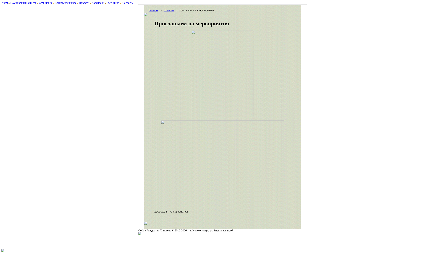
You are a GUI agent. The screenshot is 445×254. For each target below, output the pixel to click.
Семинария (45, 2)
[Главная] (86, 25)
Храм (4, 2)
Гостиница (113, 2)
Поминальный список (23, 2)
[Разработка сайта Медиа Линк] (139, 233)
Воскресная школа (65, 2)
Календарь (98, 2)
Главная (153, 10)
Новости (84, 2)
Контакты (127, 2)
